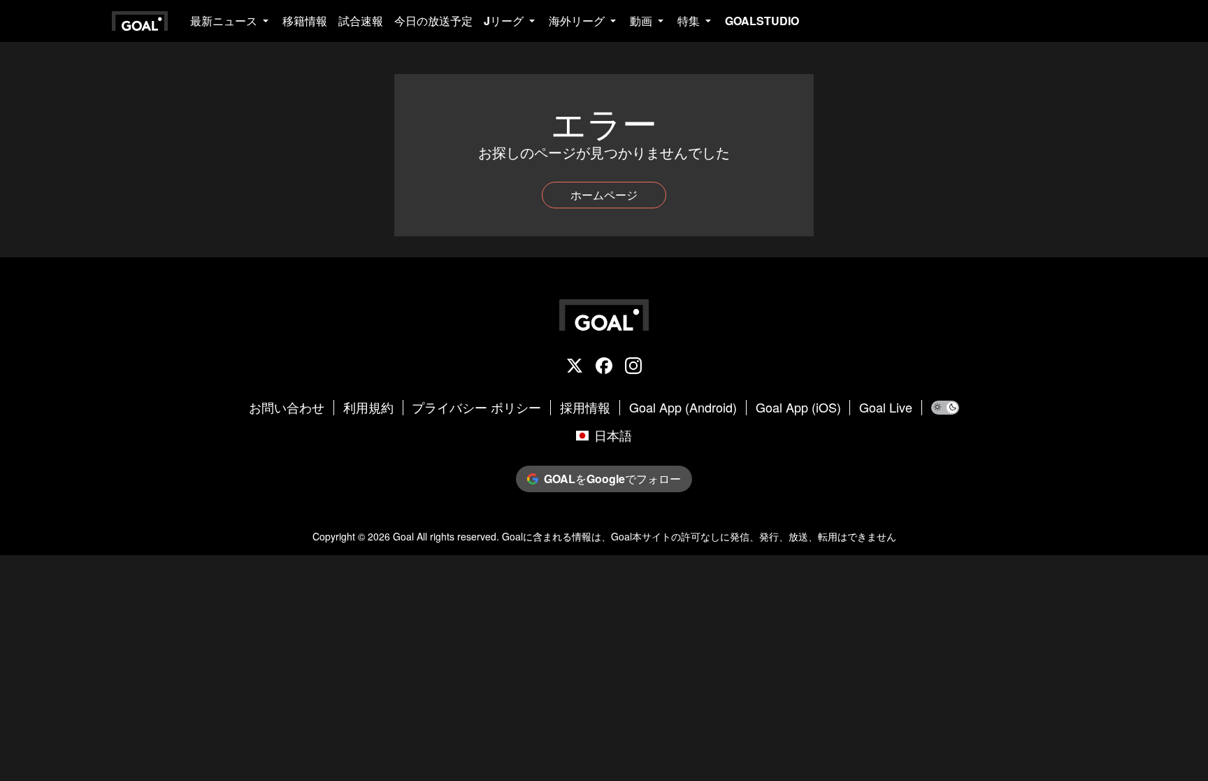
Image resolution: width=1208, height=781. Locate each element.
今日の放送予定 (433, 21)
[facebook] (604, 367)
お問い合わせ (286, 407)
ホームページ (604, 195)
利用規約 (368, 407)
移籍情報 (304, 21)
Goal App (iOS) (798, 407)
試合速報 (360, 21)
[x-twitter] (574, 367)
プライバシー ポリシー (476, 407)
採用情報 (585, 407)
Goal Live (885, 407)
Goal (403, 536)
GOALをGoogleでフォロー (612, 479)
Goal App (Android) (683, 407)
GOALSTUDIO (762, 21)
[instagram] (633, 367)
